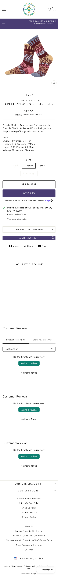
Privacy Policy (29, 517)
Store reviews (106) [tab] (42, 339)
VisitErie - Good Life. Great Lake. (29, 535)
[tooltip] (53, 237)
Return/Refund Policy (29, 503)
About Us (29, 526)
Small (16, 165)
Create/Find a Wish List (29, 498)
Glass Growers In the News (29, 545)
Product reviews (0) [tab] (15, 339)
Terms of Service (29, 512)
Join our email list (28, 484)
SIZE (29, 160)
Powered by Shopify (29, 573)
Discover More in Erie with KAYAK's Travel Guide (29, 540)
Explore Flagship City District (29, 531)
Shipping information (29, 229)
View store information (17, 219)
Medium (29, 165)
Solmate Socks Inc (29, 100)
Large (42, 165)
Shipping (18, 114)
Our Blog (29, 549)
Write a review (29, 363)
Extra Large (29, 173)
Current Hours (28, 491)
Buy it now (29, 193)
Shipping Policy (29, 507)
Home (28, 95)
